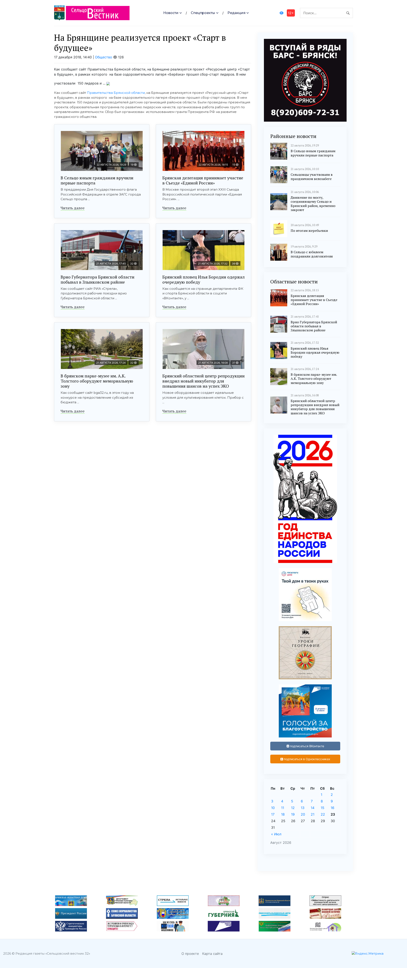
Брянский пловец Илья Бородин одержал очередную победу (203, 279)
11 (282, 808)
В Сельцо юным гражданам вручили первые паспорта (97, 180)
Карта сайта (212, 953)
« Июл (276, 834)
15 (322, 808)
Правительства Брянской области (116, 93)
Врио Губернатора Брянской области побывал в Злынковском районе (97, 279)
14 (312, 808)
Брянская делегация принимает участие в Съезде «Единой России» (202, 180)
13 (302, 808)
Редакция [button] (236, 13)
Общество (103, 57)
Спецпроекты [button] (203, 13)
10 (273, 808)
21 (312, 814)
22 (323, 814)
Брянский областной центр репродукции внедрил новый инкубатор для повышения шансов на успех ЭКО (203, 381)
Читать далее (73, 207)
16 (332, 808)
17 (273, 814)
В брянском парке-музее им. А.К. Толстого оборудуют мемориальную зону (97, 381)
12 (293, 808)
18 (283, 814)
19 (293, 814)
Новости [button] (170, 13)
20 (303, 814)
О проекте (190, 953)
